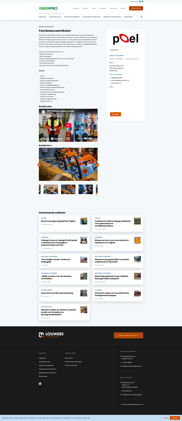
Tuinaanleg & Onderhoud (91, 17)
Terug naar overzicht (46, 26)
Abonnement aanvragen (73, 362)
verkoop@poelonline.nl (120, 80)
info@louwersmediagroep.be (132, 394)
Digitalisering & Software (112, 17)
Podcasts (85, 8)
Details (166, 418)
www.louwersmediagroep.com (132, 404)
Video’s (94, 8)
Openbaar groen (55, 17)
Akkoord (175, 418)
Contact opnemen (71, 365)
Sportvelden (128, 17)
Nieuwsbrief (113, 8)
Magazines (76, 8)
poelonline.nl (116, 83)
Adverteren (103, 8)
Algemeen (42, 17)
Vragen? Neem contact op (127, 335)
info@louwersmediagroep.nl (131, 366)
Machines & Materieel (71, 17)
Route (117, 114)
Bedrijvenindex (136, 8)
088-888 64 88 (116, 78)
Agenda (123, 8)
